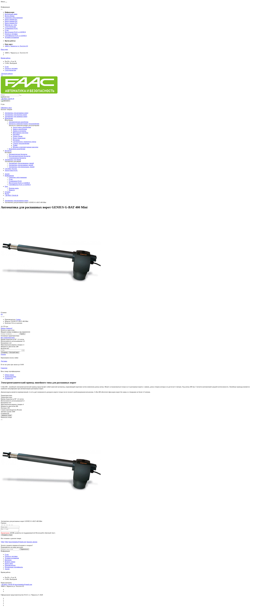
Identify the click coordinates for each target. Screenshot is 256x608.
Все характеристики (8, 337)
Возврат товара (10, 562)
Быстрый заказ (14, 352)
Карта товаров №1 (11, 19)
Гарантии (4, 368)
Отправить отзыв (7, 535)
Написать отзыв (6, 415)
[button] (4, 49)
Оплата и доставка (11, 34)
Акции (7, 174)
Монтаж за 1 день (11, 25)
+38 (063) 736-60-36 (11, 195)
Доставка (4, 361)
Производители (10, 565)
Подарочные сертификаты (14, 567)
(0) (2, 314)
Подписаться (24, 549)
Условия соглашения (12, 37)
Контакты (8, 560)
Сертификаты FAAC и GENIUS (16, 35)
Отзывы (7, 192)
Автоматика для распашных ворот (16, 200)
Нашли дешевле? (6, 328)
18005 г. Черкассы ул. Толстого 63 (16, 46)
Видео (7, 193)
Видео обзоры (9, 16)
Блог (6, 186)
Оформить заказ (6, 108)
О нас (7, 30)
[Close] (1, 419)
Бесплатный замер (11, 14)
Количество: (5, 348)
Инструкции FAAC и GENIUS (15, 32)
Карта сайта (9, 563)
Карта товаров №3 (11, 23)
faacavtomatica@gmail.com (23, 584)
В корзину (5, 352)
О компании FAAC (11, 28)
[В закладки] (1, 316)
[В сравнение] (3, 316)
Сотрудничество (10, 26)
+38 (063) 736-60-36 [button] (7, 584)
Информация (9, 175)
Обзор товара (9, 375)
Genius (18, 319)
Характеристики (10, 376)
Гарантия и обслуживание (14, 17)
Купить (22, 334)
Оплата (3, 354)
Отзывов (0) (9, 378)
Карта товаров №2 (11, 21)
